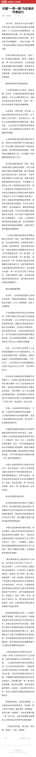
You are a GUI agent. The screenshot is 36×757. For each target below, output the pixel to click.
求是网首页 (11, 2)
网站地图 (17, 2)
